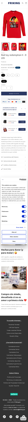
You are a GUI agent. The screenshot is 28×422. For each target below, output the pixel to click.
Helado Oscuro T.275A (13, 121)
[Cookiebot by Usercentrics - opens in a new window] (19, 180)
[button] (2, 3)
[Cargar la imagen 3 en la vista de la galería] (22, 47)
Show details (19, 227)
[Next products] (25, 109)
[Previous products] (21, 109)
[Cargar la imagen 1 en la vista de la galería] (5, 47)
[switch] (24, 211)
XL (17, 75)
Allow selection (14, 236)
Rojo (4, 81)
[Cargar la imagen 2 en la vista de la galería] (14, 47)
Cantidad (3, 84)
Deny (14, 241)
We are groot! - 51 (12, 128)
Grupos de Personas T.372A (13, 113)
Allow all (14, 232)
